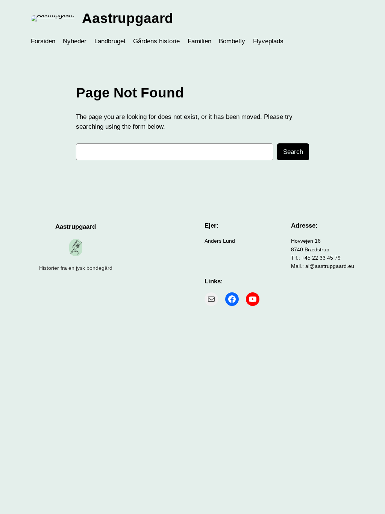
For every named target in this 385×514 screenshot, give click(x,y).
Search (293, 151)
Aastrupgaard (127, 18)
